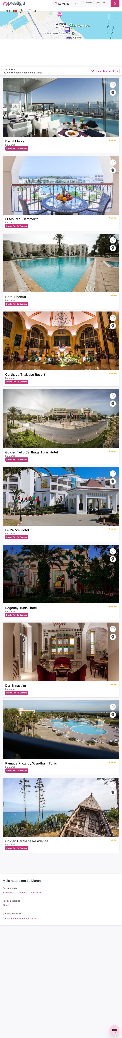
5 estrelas (36, 892)
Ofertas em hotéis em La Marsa (19, 918)
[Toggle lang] (15, 11)
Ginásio (6, 905)
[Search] (115, 3)
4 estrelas (22, 892)
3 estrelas (8, 892)
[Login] (35, 11)
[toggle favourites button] (30, 11)
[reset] (75, 3)
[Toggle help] (21, 11)
